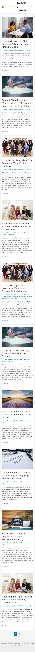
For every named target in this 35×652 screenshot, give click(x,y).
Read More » (6, 70)
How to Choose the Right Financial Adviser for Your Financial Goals (15, 44)
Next (17, 637)
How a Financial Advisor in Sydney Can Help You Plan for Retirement (16, 226)
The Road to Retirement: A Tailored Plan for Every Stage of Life (17, 414)
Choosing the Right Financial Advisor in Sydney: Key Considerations (17, 599)
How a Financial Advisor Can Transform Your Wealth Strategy (17, 163)
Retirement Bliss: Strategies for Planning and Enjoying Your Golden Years (16, 475)
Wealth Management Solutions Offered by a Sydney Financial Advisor (15, 288)
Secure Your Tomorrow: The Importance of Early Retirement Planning (16, 536)
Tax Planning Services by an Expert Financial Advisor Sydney (16, 353)
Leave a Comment (7, 50)
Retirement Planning (20, 421)
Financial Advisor (19, 50)
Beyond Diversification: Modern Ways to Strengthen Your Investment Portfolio (16, 103)
